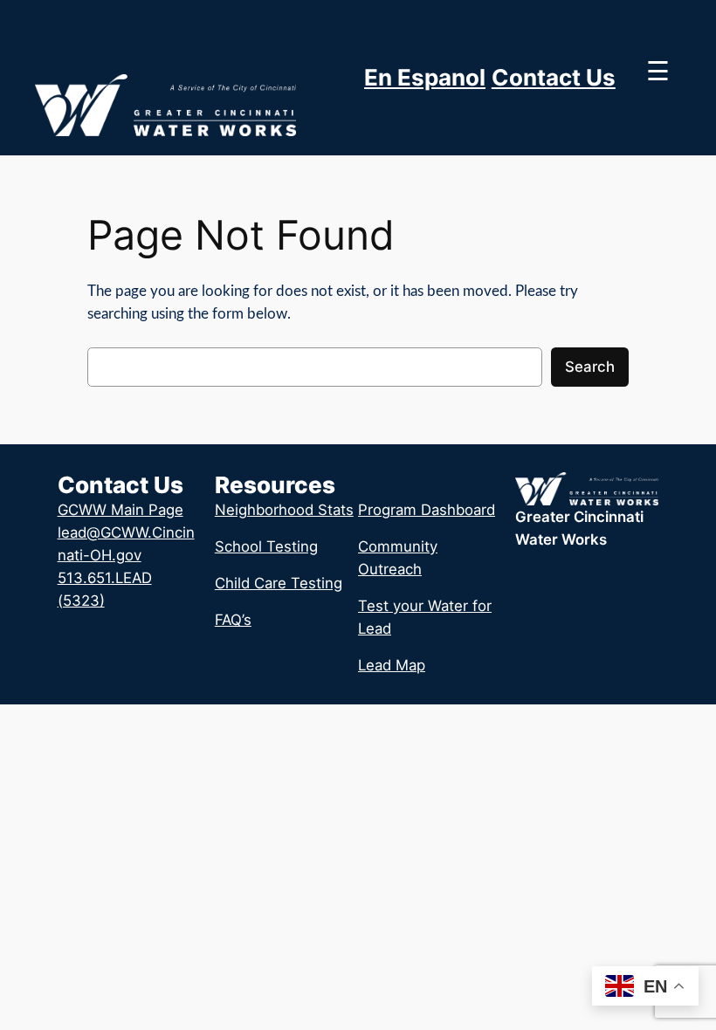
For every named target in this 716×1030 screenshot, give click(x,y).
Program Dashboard (426, 509)
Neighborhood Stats (284, 509)
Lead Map (391, 665)
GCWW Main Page (120, 509)
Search (590, 366)
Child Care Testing (278, 583)
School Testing (266, 546)
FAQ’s (233, 619)
